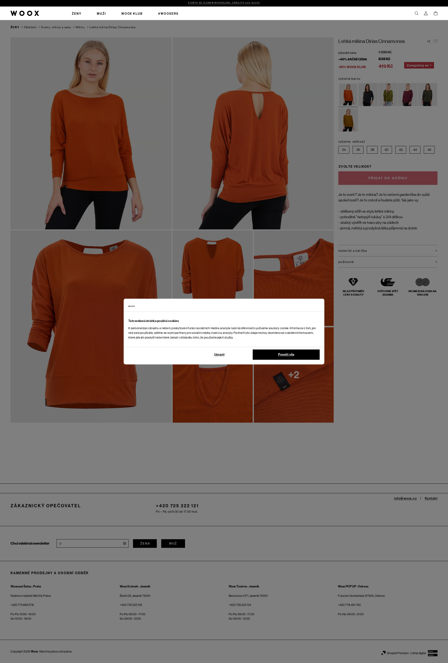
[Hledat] (416, 13)
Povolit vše (286, 354)
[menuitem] (76, 13)
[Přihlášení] (426, 13)
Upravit (219, 354)
